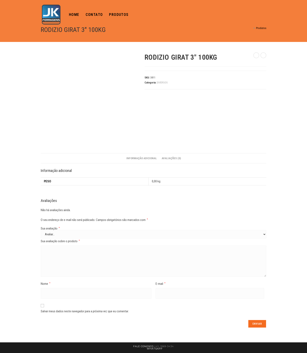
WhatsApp (154, 348)
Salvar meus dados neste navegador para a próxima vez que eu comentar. (85, 311)
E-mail (160, 284)
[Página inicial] (251, 28)
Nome (45, 284)
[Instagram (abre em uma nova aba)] (265, 14)
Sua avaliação (50, 228)
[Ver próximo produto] (263, 55)
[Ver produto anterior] (256, 55)
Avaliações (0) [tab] (171, 158)
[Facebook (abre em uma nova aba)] (259, 14)
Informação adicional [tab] (141, 158)
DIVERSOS (162, 82)
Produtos (261, 28)
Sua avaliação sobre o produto (60, 241)
